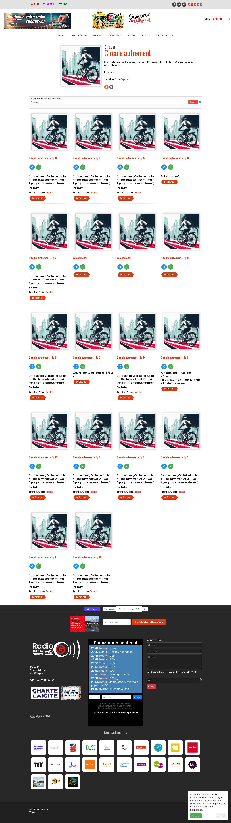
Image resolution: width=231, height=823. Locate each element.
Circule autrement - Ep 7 (42, 258)
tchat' (64, 4)
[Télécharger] (38, 167)
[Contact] (111, 87)
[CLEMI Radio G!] (175, 765)
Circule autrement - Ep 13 (43, 457)
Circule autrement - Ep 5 (174, 457)
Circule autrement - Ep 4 (131, 457)
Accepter (196, 816)
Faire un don (162, 35)
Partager (92, 609)
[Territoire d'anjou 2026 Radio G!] (38, 747)
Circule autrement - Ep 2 (86, 357)
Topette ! (125, 79)
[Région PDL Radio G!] (90, 747)
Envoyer (151, 686)
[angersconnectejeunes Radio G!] (73, 765)
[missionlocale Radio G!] (124, 765)
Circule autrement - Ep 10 (43, 158)
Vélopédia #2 (80, 258)
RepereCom (44, 809)
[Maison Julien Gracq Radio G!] (55, 765)
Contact (131, 35)
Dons (36, 4)
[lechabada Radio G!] (192, 747)
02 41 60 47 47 (195, 4)
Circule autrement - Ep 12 (87, 557)
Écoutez (38, 198)
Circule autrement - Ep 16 (175, 258)
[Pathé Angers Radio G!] (55, 782)
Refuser (221, 816)
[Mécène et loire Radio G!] (55, 747)
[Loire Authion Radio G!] (38, 782)
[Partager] (32, 167)
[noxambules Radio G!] (141, 765)
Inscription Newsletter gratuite (149, 621)
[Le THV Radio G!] (38, 765)
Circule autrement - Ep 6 (86, 457)
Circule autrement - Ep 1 (42, 557)
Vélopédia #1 (124, 258)
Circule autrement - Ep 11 (175, 158)
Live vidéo (49, 4)
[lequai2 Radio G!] (175, 747)
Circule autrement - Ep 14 (131, 357)
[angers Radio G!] (73, 747)
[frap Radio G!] (158, 747)
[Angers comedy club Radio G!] (73, 782)
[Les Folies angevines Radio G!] (192, 765)
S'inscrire (193, 101)
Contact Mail (44, 716)
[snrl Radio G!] (141, 747)
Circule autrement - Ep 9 (42, 357)
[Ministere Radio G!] (107, 747)
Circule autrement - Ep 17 (131, 158)
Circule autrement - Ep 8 (86, 158)
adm (33, 812)
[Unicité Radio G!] (90, 765)
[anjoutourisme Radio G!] (158, 765)
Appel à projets (79, 35)
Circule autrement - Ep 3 (174, 357)
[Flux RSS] (106, 87)
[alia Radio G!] (107, 765)
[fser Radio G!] (124, 747)
